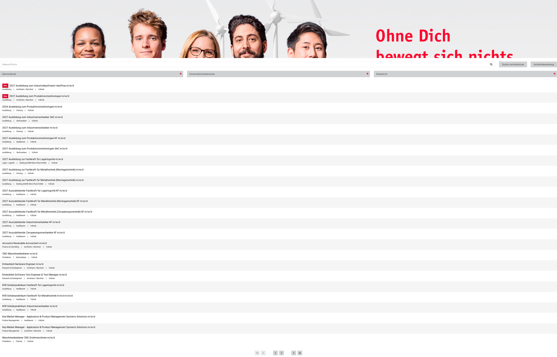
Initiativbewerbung (544, 64)
